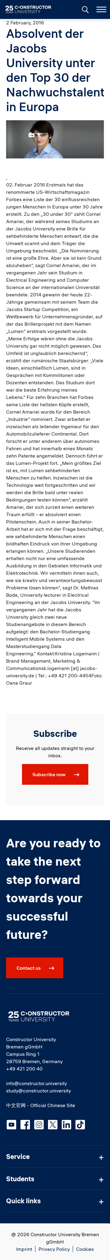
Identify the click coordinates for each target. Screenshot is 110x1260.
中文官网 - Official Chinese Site (40, 1105)
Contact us (28, 968)
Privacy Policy (54, 1249)
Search (84, 9)
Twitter (52, 1124)
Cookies (85, 1249)
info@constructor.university (36, 1083)
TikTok (80, 1124)
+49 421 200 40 (24, 1069)
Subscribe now (49, 774)
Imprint (24, 1249)
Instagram (39, 1124)
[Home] (32, 9)
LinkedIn (66, 1124)
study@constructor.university (38, 1091)
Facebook (25, 1124)
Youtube (11, 1124)
